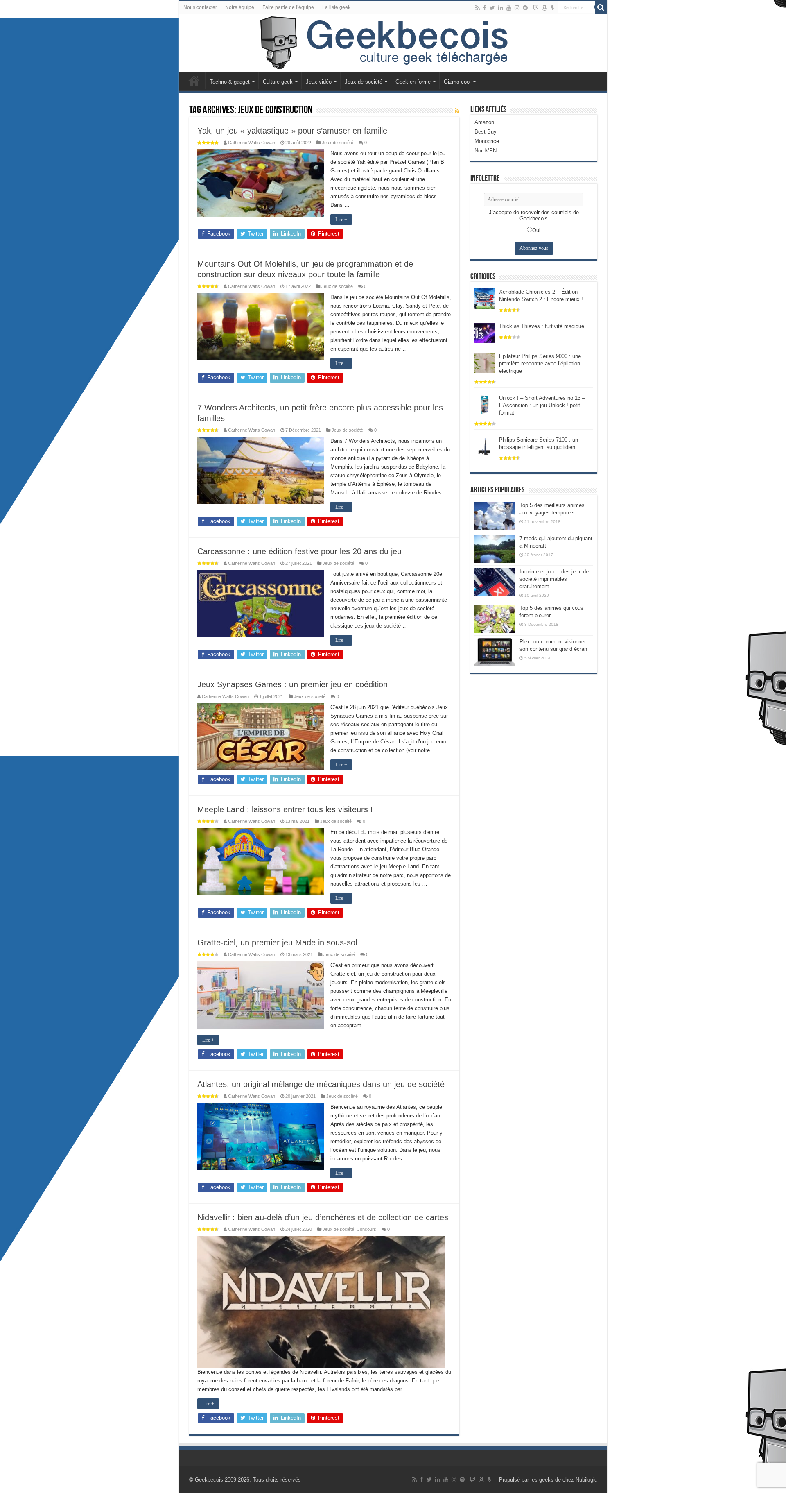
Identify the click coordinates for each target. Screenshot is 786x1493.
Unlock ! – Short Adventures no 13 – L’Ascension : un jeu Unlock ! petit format (542, 405)
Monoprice (486, 141)
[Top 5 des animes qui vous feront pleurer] (494, 618)
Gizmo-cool (457, 82)
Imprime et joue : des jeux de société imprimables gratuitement (554, 579)
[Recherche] (601, 7)
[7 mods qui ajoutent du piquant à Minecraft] (494, 549)
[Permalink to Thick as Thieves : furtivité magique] (484, 332)
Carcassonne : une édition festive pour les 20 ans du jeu (299, 551)
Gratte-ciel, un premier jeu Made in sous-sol (277, 942)
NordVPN (485, 150)
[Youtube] (509, 8)
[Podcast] (552, 8)
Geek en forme (413, 82)
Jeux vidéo (319, 82)
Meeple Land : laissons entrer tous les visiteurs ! (285, 809)
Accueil (194, 80)
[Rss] (477, 8)
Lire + (341, 219)
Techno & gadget (230, 82)
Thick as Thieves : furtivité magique (541, 326)
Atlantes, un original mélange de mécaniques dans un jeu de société (321, 1084)
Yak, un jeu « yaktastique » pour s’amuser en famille (292, 130)
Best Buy (485, 132)
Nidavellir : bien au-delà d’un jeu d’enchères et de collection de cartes (322, 1217)
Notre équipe (239, 7)
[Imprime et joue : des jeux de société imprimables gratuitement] (494, 582)
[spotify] (525, 8)
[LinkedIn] (500, 8)
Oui (536, 230)
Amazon (484, 122)
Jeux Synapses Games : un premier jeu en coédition (292, 684)
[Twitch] (535, 8)
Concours (366, 1229)
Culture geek (278, 82)
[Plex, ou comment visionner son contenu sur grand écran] (494, 652)
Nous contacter (200, 7)
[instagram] (517, 8)
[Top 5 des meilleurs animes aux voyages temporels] (494, 516)
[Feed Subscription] (457, 110)
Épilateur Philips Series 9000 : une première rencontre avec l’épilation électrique (540, 363)
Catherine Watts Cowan (251, 142)
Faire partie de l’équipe (288, 7)
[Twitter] (492, 8)
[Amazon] (544, 8)
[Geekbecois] (393, 43)
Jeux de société (363, 82)
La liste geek (336, 7)
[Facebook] (484, 8)
